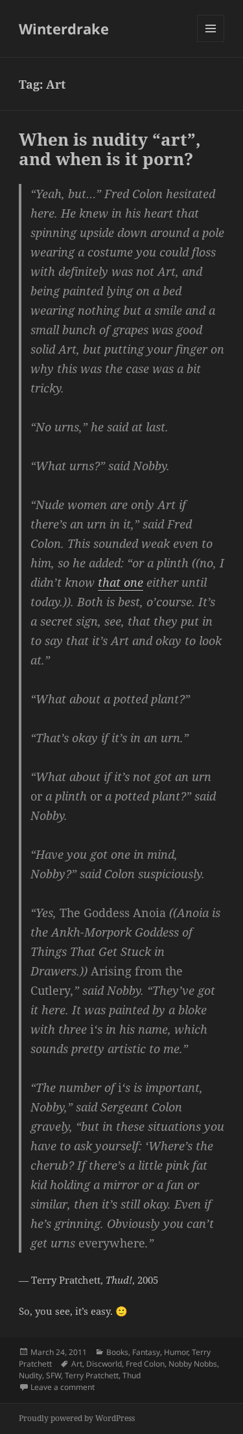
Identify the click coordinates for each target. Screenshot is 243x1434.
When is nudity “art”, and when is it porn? (110, 149)
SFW (53, 1375)
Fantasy (146, 1352)
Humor (176, 1352)
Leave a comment (62, 1387)
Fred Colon (145, 1363)
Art (76, 1363)
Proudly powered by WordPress (77, 1418)
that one (120, 582)
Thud (131, 1375)
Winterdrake (64, 28)
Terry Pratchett (92, 1375)
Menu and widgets (211, 41)
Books (117, 1352)
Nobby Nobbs (192, 1363)
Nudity (30, 1375)
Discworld (104, 1363)
